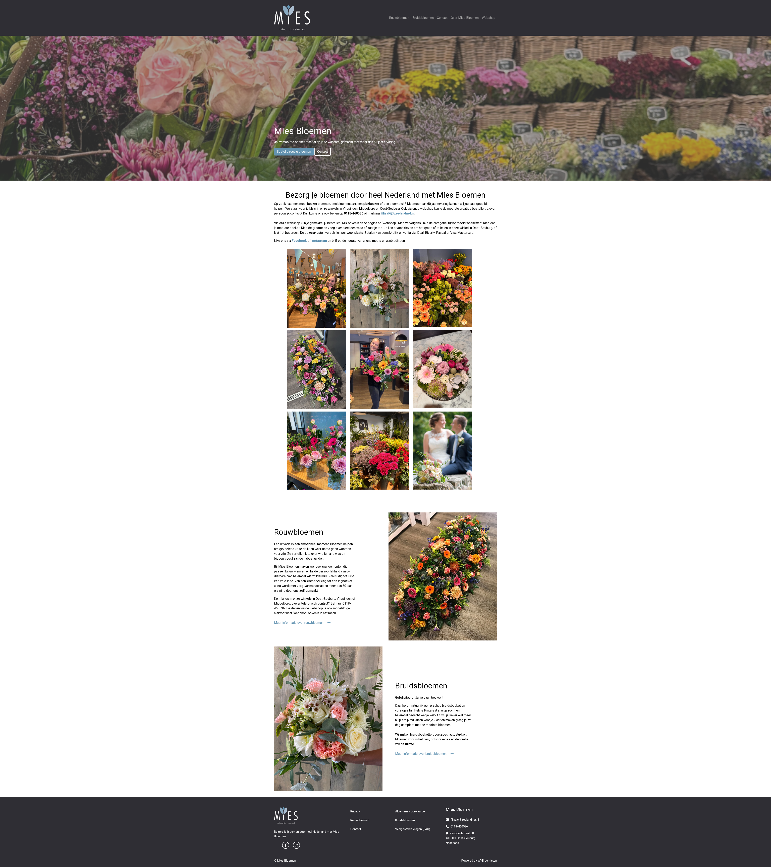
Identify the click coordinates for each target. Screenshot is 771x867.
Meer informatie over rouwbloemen (299, 623)
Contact (442, 18)
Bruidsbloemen (423, 18)
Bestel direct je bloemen (294, 151)
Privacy (355, 811)
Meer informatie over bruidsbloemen (421, 754)
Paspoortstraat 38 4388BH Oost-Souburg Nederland (460, 838)
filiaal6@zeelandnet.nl (465, 819)
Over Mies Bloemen (465, 18)
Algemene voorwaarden (410, 811)
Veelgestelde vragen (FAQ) (412, 829)
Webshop (488, 18)
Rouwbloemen (399, 18)
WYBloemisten (487, 860)
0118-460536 (459, 826)
